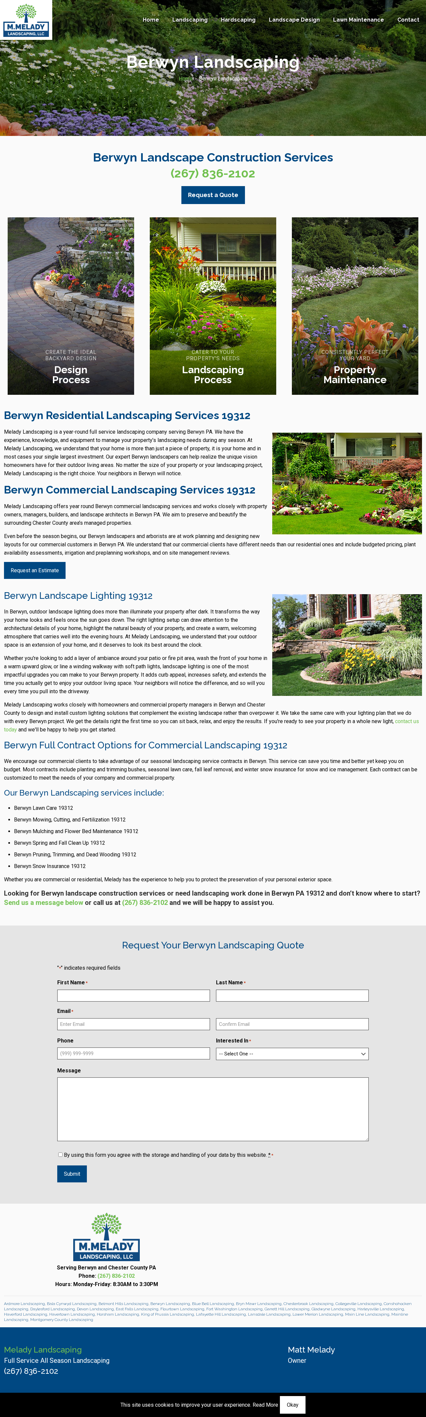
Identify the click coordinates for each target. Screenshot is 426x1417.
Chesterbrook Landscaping (308, 1303)
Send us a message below (43, 903)
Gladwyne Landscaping (333, 1309)
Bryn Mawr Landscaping (259, 1303)
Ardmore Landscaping (24, 1303)
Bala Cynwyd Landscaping (72, 1303)
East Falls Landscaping (137, 1309)
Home (186, 78)
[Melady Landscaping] (26, 20)
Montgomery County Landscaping (61, 1319)
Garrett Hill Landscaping (287, 1309)
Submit (72, 1174)
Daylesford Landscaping (52, 1309)
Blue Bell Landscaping (213, 1303)
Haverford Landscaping (25, 1314)
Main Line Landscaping (367, 1314)
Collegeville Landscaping (358, 1303)
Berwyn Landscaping (170, 1303)
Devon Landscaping (95, 1309)
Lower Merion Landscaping (318, 1314)
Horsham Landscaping (118, 1314)
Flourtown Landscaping (182, 1309)
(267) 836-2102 (213, 173)
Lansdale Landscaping (269, 1314)
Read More (265, 1405)
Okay (293, 1405)
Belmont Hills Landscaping (123, 1303)
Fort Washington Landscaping (234, 1309)
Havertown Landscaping (72, 1314)
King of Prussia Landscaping (167, 1314)
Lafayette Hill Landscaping (221, 1314)
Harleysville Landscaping (380, 1309)
